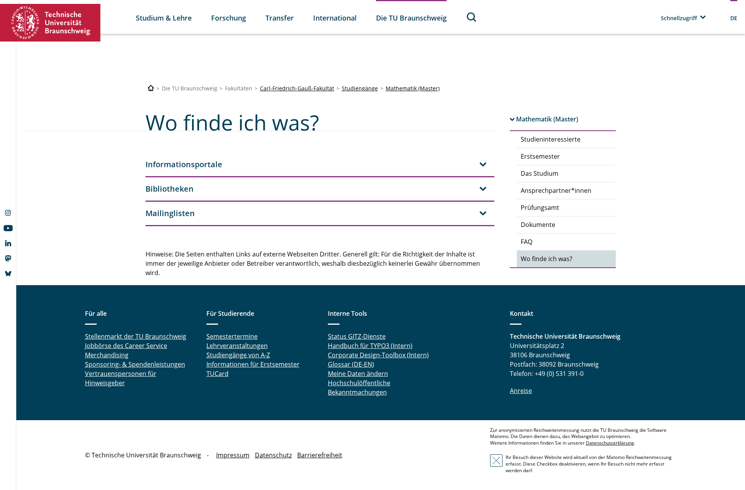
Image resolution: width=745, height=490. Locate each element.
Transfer (279, 18)
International (335, 18)
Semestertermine (232, 336)
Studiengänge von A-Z (238, 355)
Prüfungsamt (540, 207)
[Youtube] (8, 229)
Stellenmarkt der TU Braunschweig (135, 336)
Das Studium (539, 173)
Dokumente (538, 224)
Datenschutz (273, 455)
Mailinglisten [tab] (170, 213)
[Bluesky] (8, 274)
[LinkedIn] (8, 244)
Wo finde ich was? (546, 259)
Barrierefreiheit (319, 455)
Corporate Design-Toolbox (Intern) (378, 355)
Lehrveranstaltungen (237, 345)
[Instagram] (8, 213)
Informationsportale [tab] (184, 164)
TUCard (217, 373)
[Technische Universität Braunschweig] (50, 23)
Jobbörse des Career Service (126, 345)
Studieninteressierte (550, 139)
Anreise (521, 390)
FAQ (526, 241)
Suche (472, 17)
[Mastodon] (8, 259)
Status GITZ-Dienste (357, 336)
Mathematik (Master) (413, 88)
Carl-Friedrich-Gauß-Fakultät (297, 88)
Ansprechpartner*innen (556, 190)
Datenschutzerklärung (610, 443)
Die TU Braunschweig (411, 18)
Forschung (228, 18)
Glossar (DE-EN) (351, 364)
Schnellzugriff (679, 18)
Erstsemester (540, 156)
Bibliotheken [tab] (170, 189)
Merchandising (106, 355)
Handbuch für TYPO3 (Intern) (370, 345)
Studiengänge (360, 88)
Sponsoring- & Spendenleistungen (135, 364)
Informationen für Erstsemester (253, 364)
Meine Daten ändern (358, 373)
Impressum (232, 455)
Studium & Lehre (164, 18)
